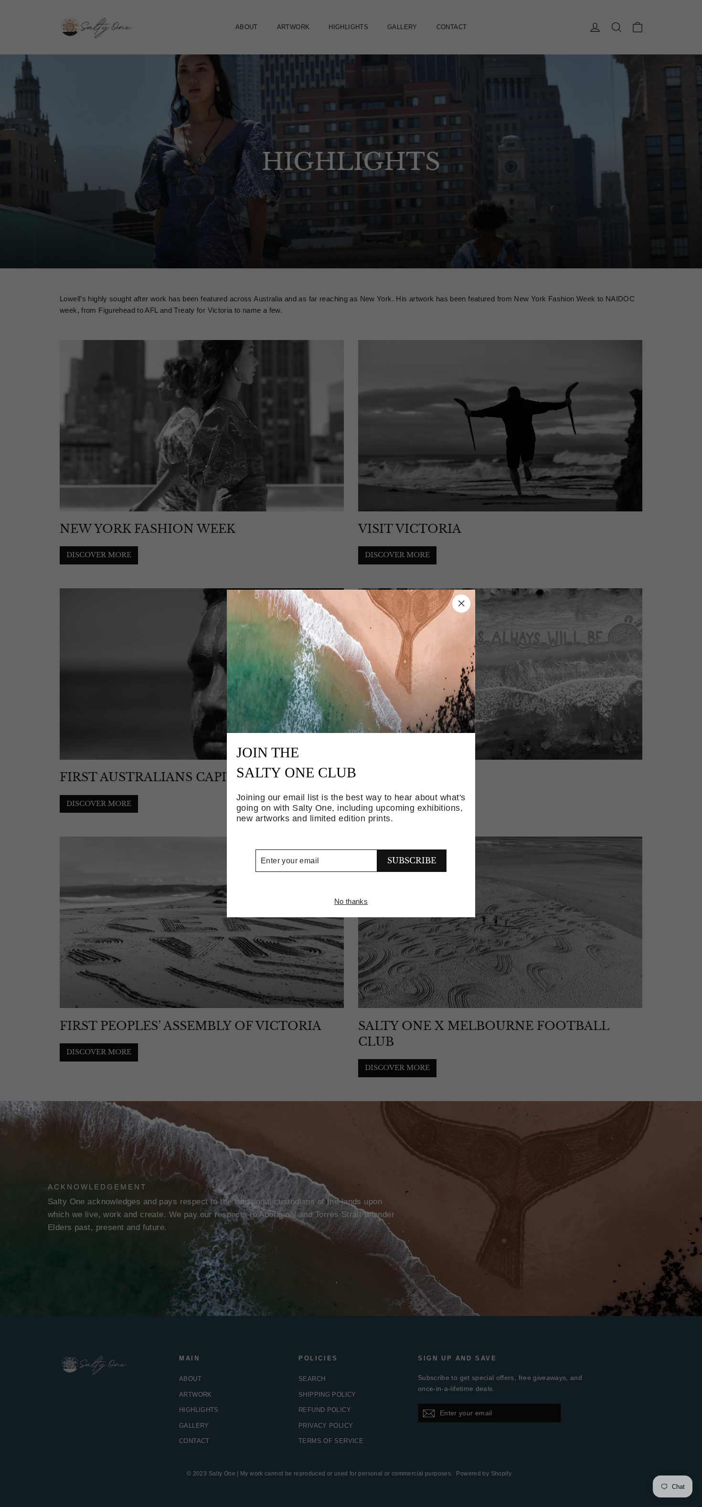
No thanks (351, 901)
